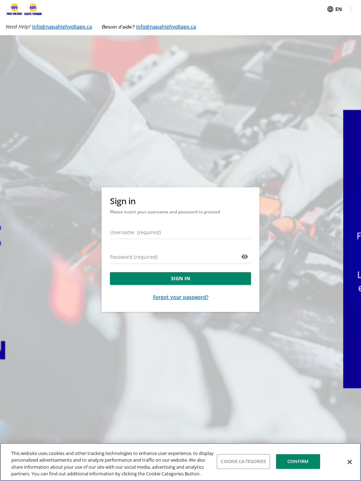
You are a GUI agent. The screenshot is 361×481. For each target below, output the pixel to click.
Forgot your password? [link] (180, 297)
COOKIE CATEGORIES (243, 461)
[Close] (349, 462)
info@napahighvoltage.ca (62, 26)
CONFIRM (297, 461)
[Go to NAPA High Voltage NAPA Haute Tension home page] (24, 9)
